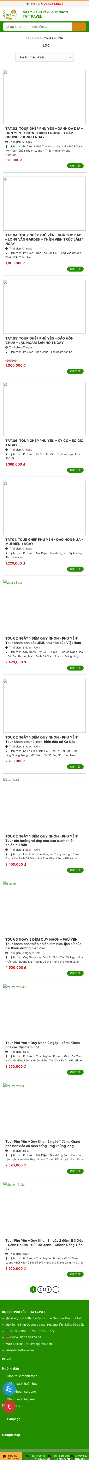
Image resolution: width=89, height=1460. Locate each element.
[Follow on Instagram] (21, 1359)
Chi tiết (75, 165)
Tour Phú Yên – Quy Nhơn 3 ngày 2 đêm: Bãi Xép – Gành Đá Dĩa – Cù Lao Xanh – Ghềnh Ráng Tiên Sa (44, 1244)
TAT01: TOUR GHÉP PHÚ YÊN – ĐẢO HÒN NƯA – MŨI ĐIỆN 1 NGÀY (44, 541)
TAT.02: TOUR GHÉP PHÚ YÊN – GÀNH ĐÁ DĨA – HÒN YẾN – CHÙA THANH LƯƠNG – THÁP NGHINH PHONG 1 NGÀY (44, 132)
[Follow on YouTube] (35, 1359)
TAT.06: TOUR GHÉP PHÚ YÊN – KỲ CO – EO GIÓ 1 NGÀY (44, 442)
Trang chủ (33, 38)
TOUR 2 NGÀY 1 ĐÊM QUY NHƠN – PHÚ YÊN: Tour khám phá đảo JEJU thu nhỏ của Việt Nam (43, 640)
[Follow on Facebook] (16, 1359)
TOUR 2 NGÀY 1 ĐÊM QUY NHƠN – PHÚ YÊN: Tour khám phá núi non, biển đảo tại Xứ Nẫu (41, 739)
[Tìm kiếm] (79, 26)
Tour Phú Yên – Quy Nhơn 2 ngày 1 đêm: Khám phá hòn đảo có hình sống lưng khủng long (42, 1143)
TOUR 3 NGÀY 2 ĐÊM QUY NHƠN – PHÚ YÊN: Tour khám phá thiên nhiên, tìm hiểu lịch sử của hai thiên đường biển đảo (43, 943)
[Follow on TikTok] (25, 1359)
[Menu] (83, 14)
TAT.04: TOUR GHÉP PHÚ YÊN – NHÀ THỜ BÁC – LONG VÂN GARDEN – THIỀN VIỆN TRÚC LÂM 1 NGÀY (44, 239)
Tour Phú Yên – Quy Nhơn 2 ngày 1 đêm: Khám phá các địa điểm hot (42, 1045)
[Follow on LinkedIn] (30, 1359)
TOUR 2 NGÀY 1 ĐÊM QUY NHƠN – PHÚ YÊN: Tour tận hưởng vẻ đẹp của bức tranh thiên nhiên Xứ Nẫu (41, 840)
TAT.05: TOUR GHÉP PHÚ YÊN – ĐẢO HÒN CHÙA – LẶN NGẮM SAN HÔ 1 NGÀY (39, 340)
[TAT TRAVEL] (11, 14)
